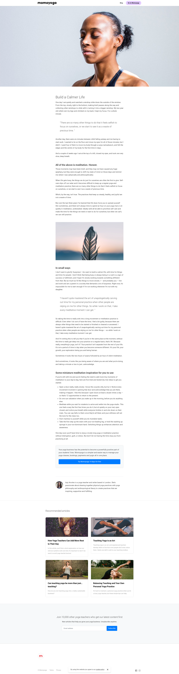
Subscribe (112, 628)
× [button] (107, 669)
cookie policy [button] (100, 669)
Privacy (58, 670)
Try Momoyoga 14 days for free (89, 462)
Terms (52, 670)
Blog (121, 3)
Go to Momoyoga (133, 3)
